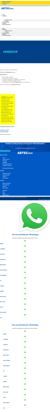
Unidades (4, 23)
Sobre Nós (4, 15)
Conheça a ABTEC (8, 19)
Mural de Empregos (6, 24)
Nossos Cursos (5, 22)
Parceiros (7, 20)
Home (3, 14)
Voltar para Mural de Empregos (8, 92)
